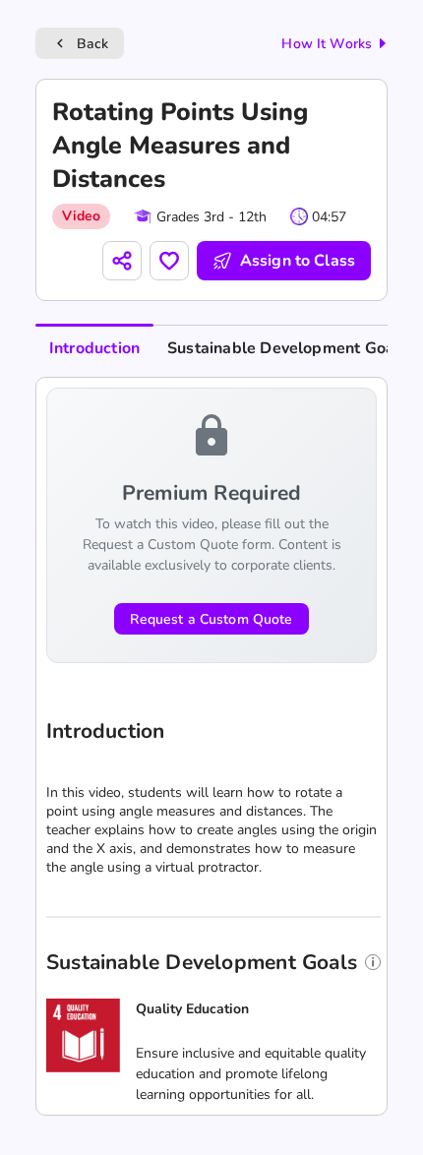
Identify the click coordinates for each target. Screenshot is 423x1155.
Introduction (94, 348)
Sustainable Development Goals (287, 348)
